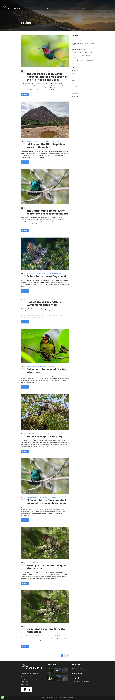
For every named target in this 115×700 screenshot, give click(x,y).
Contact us (94, 8)
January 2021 (74, 90)
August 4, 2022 (31, 366)
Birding (51, 71)
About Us (87, 8)
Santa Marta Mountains (65, 678)
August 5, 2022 (31, 299)
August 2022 (74, 80)
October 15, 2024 (32, 71)
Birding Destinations (57, 8)
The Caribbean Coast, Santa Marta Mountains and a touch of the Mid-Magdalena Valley (47, 76)
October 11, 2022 (31, 273)
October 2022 (75, 76)
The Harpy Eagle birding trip (45, 436)
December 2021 (75, 86)
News (50, 299)
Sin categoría (56, 141)
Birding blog (73, 8)
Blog (54, 71)
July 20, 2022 (31, 433)
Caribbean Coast (65, 671)
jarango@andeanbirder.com (40, 1)
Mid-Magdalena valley (50, 678)
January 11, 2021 (31, 562)
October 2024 (75, 70)
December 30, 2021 (32, 497)
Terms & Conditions (104, 8)
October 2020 (75, 96)
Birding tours (47, 8)
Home (41, 8)
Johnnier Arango (42, 71)
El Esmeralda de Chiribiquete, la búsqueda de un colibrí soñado (47, 501)
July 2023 (74, 73)
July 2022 (74, 83)
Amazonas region (50, 671)
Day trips (66, 8)
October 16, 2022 (32, 207)
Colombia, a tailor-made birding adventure (80, 60)
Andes (57, 670)
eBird (27, 684)
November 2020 (75, 93)
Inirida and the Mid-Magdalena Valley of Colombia (46, 146)
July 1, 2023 (30, 141)
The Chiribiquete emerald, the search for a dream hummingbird (48, 212)
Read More (24, 94)
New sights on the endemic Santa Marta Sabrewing (44, 303)
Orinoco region (57, 678)
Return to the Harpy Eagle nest (46, 276)
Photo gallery (80, 8)
